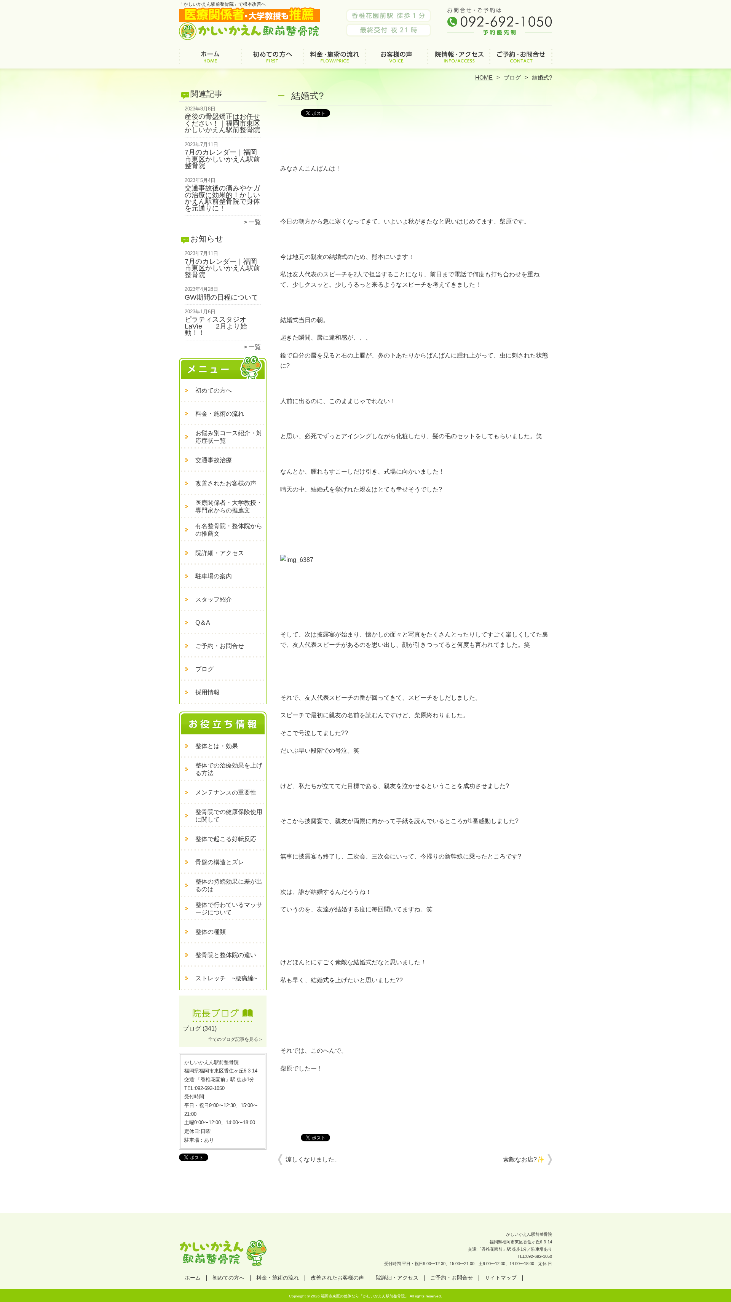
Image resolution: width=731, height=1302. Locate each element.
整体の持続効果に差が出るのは (228, 885)
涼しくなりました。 (313, 1159)
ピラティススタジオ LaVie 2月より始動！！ (219, 326)
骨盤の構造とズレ (219, 862)
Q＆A (202, 622)
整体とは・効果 (216, 746)
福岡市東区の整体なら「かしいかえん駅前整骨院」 (365, 1296)
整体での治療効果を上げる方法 (228, 769)
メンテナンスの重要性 (225, 792)
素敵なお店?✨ (523, 1159)
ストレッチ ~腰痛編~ (226, 978)
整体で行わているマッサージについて (228, 909)
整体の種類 (210, 932)
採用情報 (207, 692)
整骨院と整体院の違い (225, 955)
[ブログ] (223, 1019)
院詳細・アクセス (459, 59)
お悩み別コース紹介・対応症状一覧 (228, 437)
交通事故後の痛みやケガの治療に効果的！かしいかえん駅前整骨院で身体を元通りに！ (222, 198)
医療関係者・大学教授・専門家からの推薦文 (228, 506)
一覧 (255, 222)
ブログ (512, 77)
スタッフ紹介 (213, 599)
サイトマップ (501, 1278)
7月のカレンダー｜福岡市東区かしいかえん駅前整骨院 (222, 158)
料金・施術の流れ (334, 59)
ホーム (210, 59)
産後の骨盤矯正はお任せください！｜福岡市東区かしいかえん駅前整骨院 (222, 123)
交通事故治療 (213, 460)
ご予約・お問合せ (521, 59)
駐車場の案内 (213, 576)
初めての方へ (272, 59)
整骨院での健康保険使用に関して (228, 816)
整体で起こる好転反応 (225, 839)
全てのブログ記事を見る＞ (235, 1039)
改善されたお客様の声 (397, 59)
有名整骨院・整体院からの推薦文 (228, 530)
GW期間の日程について (221, 297)
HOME (484, 77)
